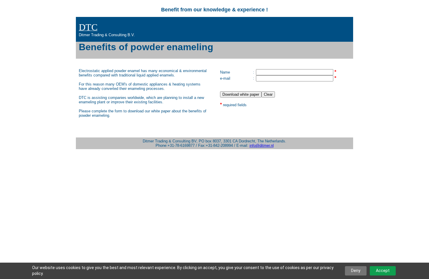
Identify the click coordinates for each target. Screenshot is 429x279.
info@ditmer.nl (262, 145)
